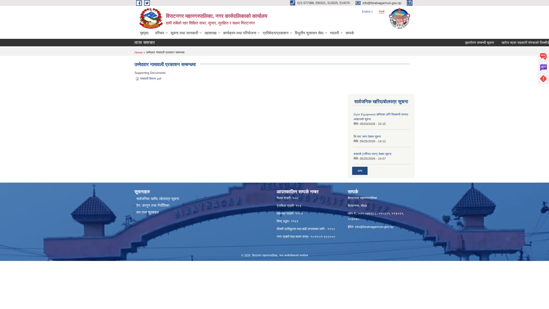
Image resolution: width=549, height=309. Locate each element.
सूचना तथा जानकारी (184, 33)
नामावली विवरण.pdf (150, 78)
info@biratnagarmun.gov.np (374, 227)
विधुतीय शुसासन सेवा (309, 33)
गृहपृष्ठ (144, 33)
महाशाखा (211, 33)
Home (138, 52)
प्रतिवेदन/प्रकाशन (275, 33)
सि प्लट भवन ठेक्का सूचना (367, 136)
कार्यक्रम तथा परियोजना (239, 33)
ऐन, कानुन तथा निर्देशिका (152, 205)
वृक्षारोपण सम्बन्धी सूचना (471, 42)
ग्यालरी (334, 33)
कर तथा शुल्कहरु (147, 212)
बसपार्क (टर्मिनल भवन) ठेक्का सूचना (372, 154)
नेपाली (382, 11)
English (366, 11)
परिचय (159, 33)
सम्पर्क (349, 33)
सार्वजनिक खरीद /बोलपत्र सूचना (157, 199)
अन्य (359, 171)
